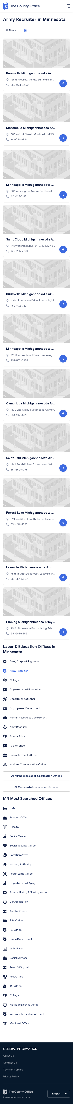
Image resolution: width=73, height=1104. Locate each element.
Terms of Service (13, 1069)
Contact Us (10, 1062)
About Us (8, 1055)
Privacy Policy (11, 1076)
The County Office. (21, 1097)
